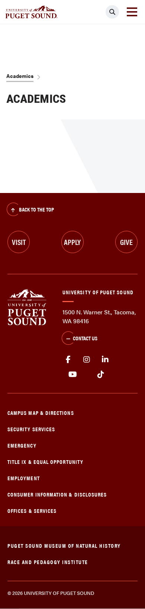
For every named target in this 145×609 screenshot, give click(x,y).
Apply (72, 241)
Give (126, 241)
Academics (19, 75)
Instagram (86, 359)
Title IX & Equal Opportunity (45, 461)
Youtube (72, 374)
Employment (23, 478)
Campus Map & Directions (40, 412)
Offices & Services (32, 510)
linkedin (105, 359)
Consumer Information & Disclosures (57, 494)
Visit (19, 241)
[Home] (26, 306)
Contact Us (85, 338)
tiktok (100, 374)
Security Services (31, 429)
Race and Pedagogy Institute (47, 562)
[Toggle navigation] (132, 11)
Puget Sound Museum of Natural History (64, 545)
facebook (68, 359)
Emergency (21, 445)
